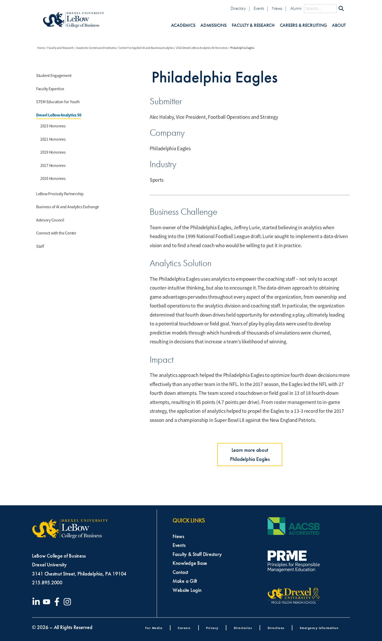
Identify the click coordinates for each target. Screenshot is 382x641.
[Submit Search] (341, 8)
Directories (243, 628)
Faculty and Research (60, 48)
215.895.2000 (47, 582)
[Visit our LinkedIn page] (37, 602)
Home (41, 48)
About (339, 25)
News (277, 8)
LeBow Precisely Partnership (60, 194)
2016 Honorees (53, 178)
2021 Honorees (53, 139)
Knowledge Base (190, 563)
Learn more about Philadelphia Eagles (250, 454)
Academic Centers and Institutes (96, 48)
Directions (276, 628)
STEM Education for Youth (58, 101)
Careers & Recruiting (303, 25)
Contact (180, 572)
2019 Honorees (53, 152)
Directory (238, 8)
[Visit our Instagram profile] (68, 602)
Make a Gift (185, 581)
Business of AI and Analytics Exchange (67, 207)
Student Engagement (53, 75)
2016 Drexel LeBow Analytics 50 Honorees (201, 48)
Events (259, 8)
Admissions (213, 25)
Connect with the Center (56, 233)
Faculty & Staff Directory (197, 554)
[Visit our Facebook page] (58, 602)
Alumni (295, 8)
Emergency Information (319, 628)
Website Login (187, 590)
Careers (184, 628)
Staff (40, 246)
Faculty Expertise (50, 88)
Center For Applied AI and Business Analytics (146, 48)
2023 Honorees (53, 126)
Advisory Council (50, 220)
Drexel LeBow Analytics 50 (58, 115)
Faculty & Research (253, 25)
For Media (154, 628)
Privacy (212, 628)
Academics (183, 25)
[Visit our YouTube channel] (47, 602)
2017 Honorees (53, 165)
